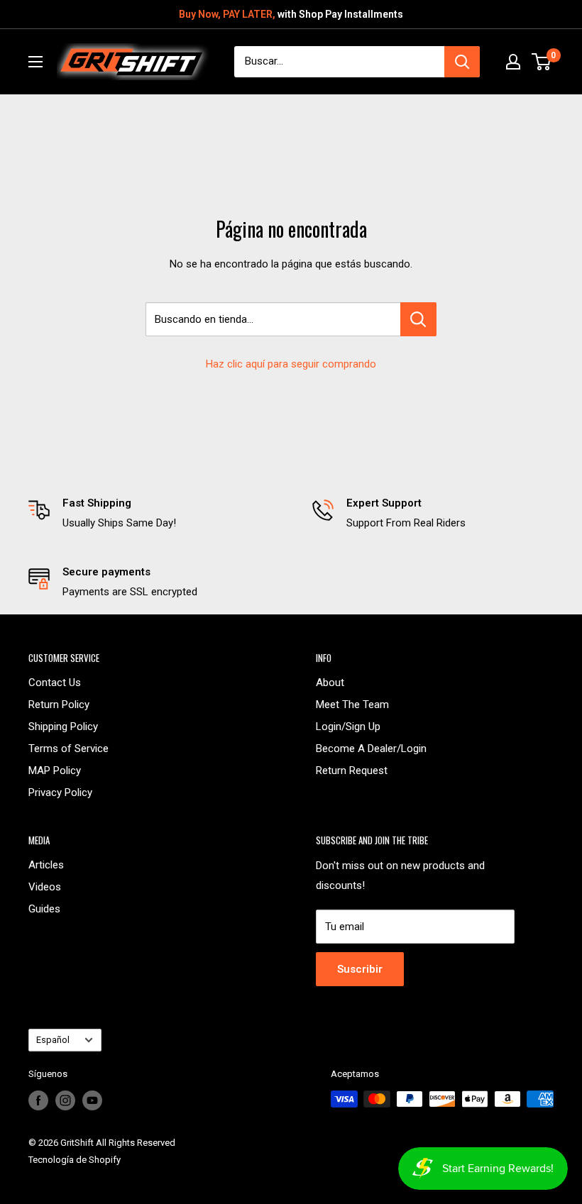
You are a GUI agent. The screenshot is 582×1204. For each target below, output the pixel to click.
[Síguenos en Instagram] (65, 1100)
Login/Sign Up (348, 726)
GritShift (77, 1142)
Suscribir (360, 969)
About (330, 682)
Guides (44, 908)
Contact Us (54, 682)
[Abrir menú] (35, 61)
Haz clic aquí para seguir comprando (291, 364)
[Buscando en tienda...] (418, 319)
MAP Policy (54, 770)
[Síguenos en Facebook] (38, 1100)
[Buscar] (462, 61)
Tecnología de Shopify (74, 1159)
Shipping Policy (63, 726)
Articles (46, 864)
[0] (542, 61)
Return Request (352, 770)
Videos (44, 886)
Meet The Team (352, 704)
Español (53, 1039)
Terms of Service (68, 748)
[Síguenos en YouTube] (92, 1100)
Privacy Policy (60, 792)
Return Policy (58, 704)
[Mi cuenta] (513, 62)
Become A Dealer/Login (371, 748)
